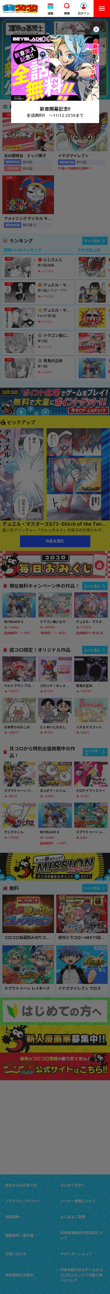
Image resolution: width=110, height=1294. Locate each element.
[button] (50, 9)
